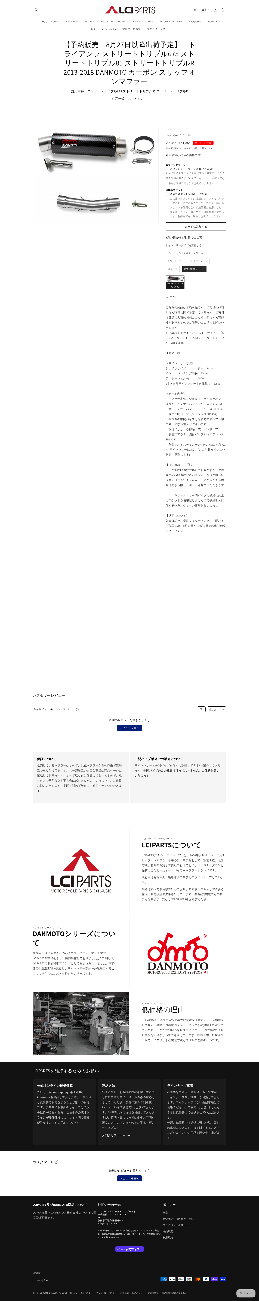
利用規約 (168, 1237)
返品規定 (168, 1231)
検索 (165, 1212)
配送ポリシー (138, 1293)
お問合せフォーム (113, 1135)
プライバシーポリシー (176, 1225)
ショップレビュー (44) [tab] (68, 709)
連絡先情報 (153, 1293)
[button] (36, 10)
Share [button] (173, 296)
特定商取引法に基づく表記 (178, 1219)
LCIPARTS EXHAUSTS (49, 1293)
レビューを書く (129, 728)
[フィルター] (201, 709)
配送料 (174, 148)
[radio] (170, 253)
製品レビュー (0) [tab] (43, 709)
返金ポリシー (87, 1293)
